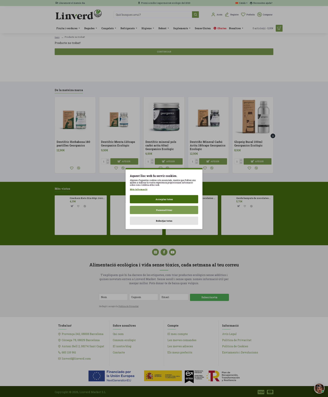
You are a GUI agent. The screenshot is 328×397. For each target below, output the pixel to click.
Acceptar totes (164, 199)
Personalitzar (164, 209)
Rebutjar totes (164, 220)
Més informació (138, 189)
